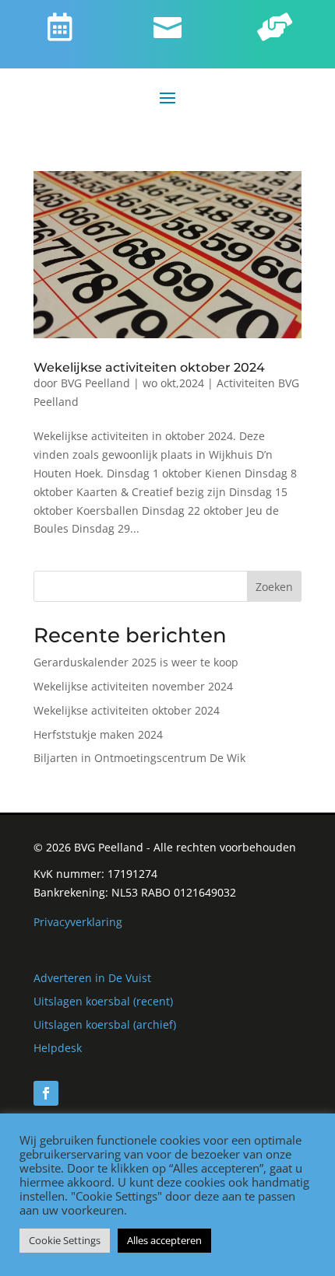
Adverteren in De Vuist (92, 977)
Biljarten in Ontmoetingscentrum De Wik (139, 757)
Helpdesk (58, 1047)
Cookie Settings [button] (64, 1240)
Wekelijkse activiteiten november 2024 (133, 686)
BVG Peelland (95, 383)
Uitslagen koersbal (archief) (105, 1024)
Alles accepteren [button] (164, 1240)
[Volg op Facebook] (46, 1093)
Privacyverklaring (78, 921)
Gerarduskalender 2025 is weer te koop (136, 662)
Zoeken (274, 586)
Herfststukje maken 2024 (98, 734)
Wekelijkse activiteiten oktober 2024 (149, 367)
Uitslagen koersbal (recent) (103, 1001)
